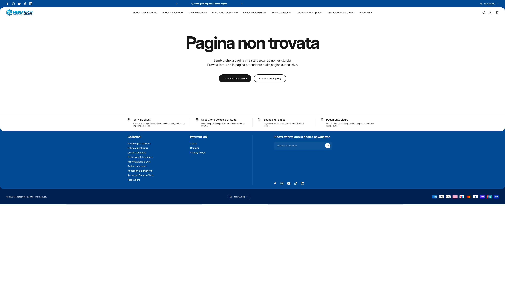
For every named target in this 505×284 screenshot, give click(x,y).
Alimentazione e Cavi (139, 161)
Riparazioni (134, 179)
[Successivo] (241, 3)
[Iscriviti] (327, 145)
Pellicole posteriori (138, 148)
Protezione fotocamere (140, 157)
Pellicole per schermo (139, 143)
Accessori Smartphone (140, 170)
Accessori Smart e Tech (140, 175)
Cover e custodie (137, 152)
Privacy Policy (197, 152)
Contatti (194, 148)
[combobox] (489, 3)
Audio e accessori (137, 166)
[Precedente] (177, 3)
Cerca (193, 143)
